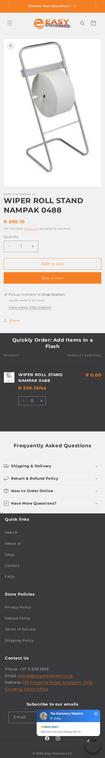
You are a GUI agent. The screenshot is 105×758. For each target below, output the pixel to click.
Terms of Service (20, 629)
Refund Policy (18, 618)
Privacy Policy (18, 607)
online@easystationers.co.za (45, 675)
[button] (9, 23)
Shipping (30, 228)
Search (11, 532)
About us (13, 543)
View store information (30, 307)
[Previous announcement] (9, 6)
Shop (9, 554)
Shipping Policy (19, 640)
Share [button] (14, 320)
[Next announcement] (96, 6)
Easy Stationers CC (58, 753)
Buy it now (52, 278)
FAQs (10, 576)
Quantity (11, 237)
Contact (12, 565)
